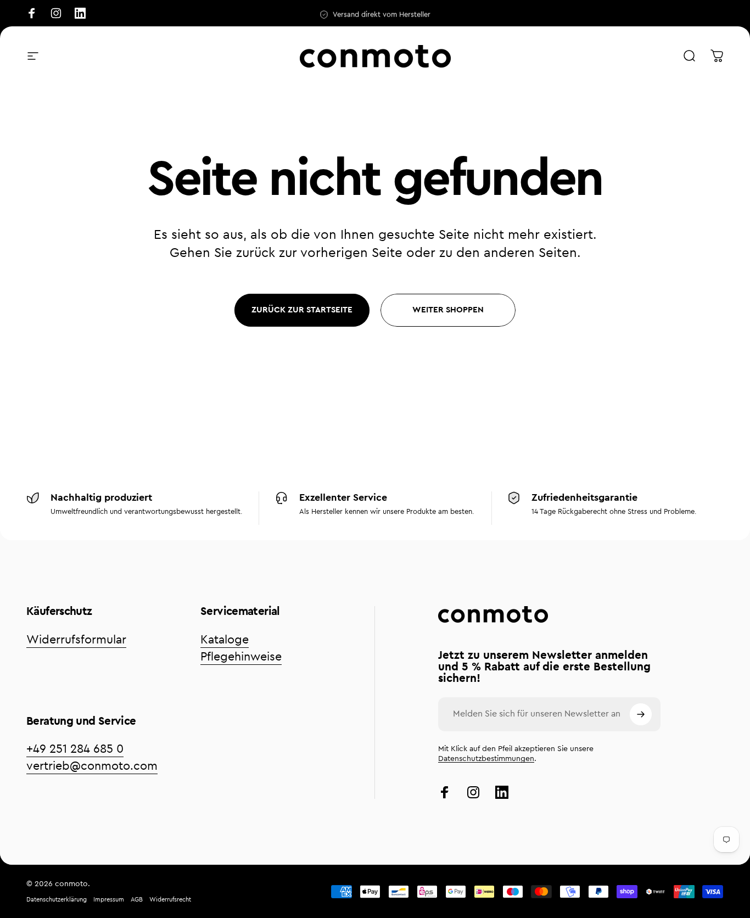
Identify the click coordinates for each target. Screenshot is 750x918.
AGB (137, 900)
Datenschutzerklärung (56, 900)
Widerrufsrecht (170, 900)
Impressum (108, 900)
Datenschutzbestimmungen (486, 759)
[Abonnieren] (641, 714)
